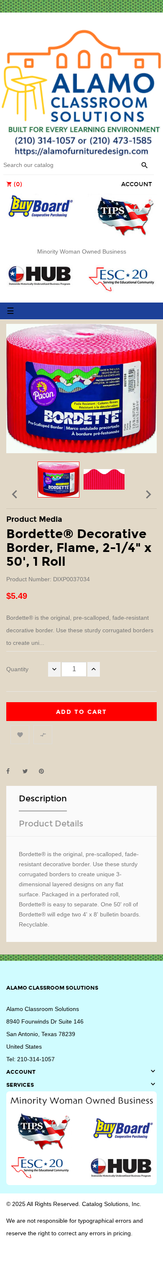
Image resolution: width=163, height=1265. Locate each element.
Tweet (29, 771)
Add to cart (81, 712)
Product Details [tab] (51, 824)
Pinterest (45, 771)
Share (12, 771)
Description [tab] (43, 798)
